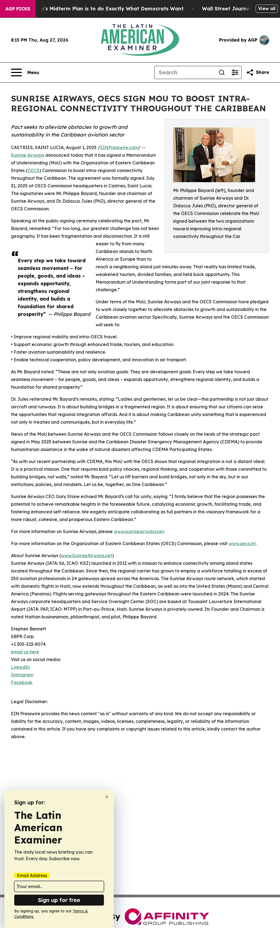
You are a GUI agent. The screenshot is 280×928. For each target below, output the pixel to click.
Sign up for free (59, 900)
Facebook (22, 682)
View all (266, 8)
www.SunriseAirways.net (86, 555)
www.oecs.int (242, 543)
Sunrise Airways (27, 155)
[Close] (106, 796)
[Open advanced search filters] (234, 72)
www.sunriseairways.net (139, 531)
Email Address (32, 875)
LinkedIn (20, 667)
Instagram (22, 674)
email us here (25, 651)
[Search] (221, 72)
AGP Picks (17, 8)
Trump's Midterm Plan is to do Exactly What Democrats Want (105, 8)
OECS (33, 170)
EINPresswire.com (119, 147)
